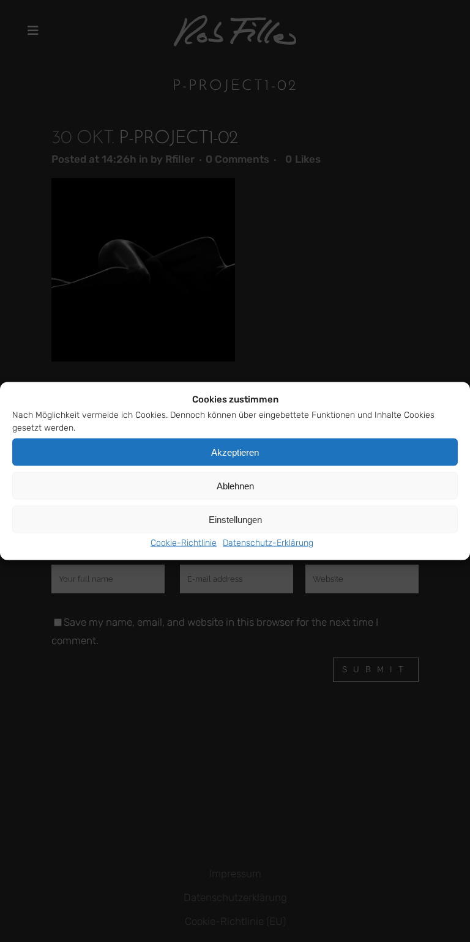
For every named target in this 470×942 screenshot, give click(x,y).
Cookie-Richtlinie (184, 543)
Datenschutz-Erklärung (268, 543)
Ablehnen (235, 485)
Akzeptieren (235, 452)
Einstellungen (235, 519)
